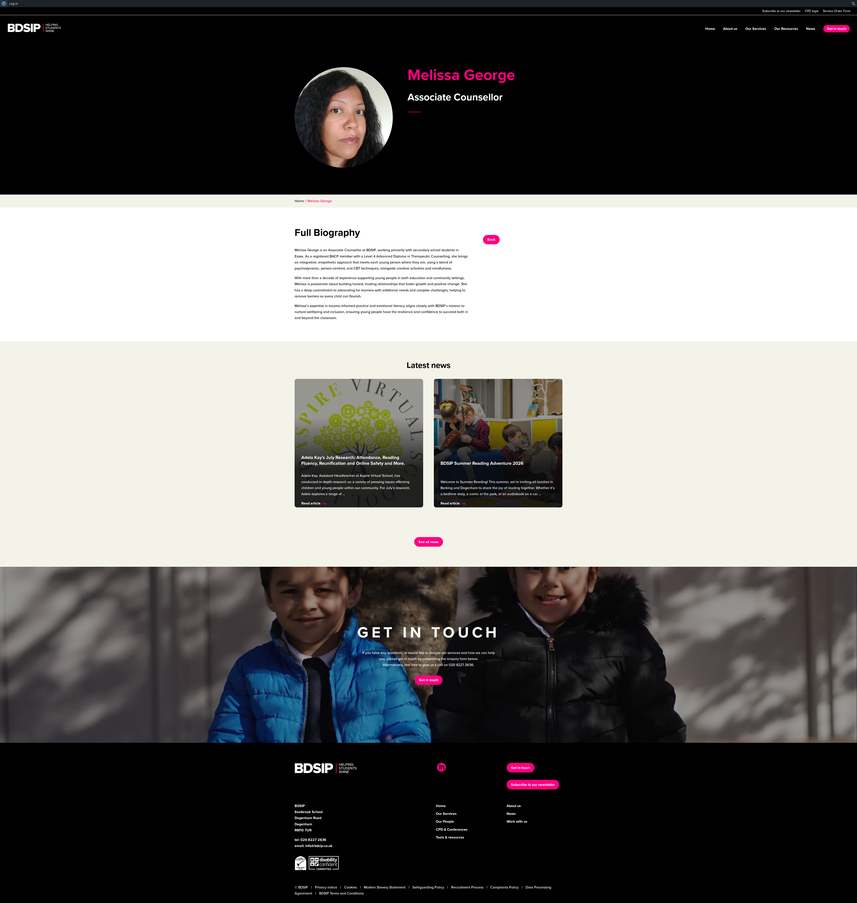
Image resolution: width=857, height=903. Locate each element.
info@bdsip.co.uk (319, 845)
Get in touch (836, 28)
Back (491, 239)
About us (730, 29)
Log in (13, 3)
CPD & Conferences (452, 829)
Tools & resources (450, 837)
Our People (445, 821)
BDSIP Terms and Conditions (341, 893)
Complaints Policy (504, 887)
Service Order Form (836, 11)
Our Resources (786, 29)
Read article (310, 503)
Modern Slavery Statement (385, 887)
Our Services (755, 29)
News (810, 29)
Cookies (350, 887)
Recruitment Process (467, 887)
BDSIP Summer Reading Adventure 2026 (482, 463)
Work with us (517, 821)
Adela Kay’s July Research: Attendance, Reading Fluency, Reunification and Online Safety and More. (353, 460)
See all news (428, 541)
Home (710, 29)
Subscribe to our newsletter (781, 11)
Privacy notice (326, 887)
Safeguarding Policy (428, 887)
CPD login (812, 11)
